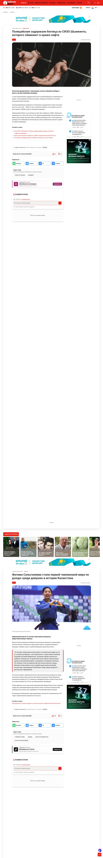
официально (26, 28)
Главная (5, 12)
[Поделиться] (99, 854)
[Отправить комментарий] (59, 203)
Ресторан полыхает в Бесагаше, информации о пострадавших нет (78, 132)
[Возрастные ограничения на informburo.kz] (88, 3)
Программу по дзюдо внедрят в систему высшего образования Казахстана (36, 703)
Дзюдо (30, 737)
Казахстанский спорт (42, 737)
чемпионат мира (20, 737)
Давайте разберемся (41, 2)
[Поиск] (91, 3)
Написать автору (86, 39)
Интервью (52, 2)
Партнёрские (71, 2)
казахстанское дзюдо (21, 740)
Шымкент (31, 175)
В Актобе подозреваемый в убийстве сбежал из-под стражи (33, 138)
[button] (93, 7)
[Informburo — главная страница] (10, 3)
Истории (30, 2)
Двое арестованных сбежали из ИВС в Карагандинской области (35, 135)
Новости (23, 2)
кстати (26, 571)
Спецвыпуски (61, 2)
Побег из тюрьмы (20, 175)
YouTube (79, 2)
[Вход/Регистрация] (95, 3)
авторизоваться (26, 199)
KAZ (98, 2)
